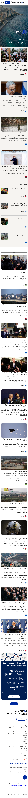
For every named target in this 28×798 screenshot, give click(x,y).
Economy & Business (9, 728)
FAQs (25, 752)
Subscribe (7, 2)
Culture (12, 731)
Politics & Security (10, 726)
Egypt (25, 737)
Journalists (12, 750)
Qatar (25, 739)
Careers (12, 754)
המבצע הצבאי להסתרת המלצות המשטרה (15, 536)
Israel (26, 733)
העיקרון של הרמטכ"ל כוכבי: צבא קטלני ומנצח (15, 406)
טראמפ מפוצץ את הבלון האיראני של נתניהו (14, 166)
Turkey (25, 726)
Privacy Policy (24, 750)
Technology (11, 730)
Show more (14, 704)
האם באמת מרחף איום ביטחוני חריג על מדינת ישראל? (15, 635)
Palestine (25, 735)
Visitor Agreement (23, 748)
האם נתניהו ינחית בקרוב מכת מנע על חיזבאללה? (16, 97)
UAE (26, 731)
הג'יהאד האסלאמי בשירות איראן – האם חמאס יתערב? (15, 272)
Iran (26, 730)
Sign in (2, 2)
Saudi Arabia (24, 728)
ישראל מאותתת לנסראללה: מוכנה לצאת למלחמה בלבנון (19, 204)
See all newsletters (14, 697)
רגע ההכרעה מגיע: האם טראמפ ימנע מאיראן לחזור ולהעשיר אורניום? (14, 373)
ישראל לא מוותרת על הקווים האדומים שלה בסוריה (15, 440)
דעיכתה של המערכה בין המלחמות (17, 133)
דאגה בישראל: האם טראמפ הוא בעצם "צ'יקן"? (16, 339)
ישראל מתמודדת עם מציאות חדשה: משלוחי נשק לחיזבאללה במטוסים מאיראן (14, 603)
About (12, 748)
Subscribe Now (21, 719)
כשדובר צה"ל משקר (21, 219)
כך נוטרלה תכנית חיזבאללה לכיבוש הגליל (15, 504)
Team (12, 752)
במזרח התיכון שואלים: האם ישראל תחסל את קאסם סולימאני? (14, 306)
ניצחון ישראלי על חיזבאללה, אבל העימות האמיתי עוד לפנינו (15, 569)
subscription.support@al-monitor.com (19, 785)
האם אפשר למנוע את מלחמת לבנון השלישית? (18, 189)
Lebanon (25, 741)
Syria (26, 743)
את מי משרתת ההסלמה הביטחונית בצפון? (20, 235)
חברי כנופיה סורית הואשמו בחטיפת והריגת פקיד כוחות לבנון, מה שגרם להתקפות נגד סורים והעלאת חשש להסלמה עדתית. (14, 69)
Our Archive (11, 733)
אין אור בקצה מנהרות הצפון (19, 471)
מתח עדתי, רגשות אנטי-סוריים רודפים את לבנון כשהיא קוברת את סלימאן (15, 64)
